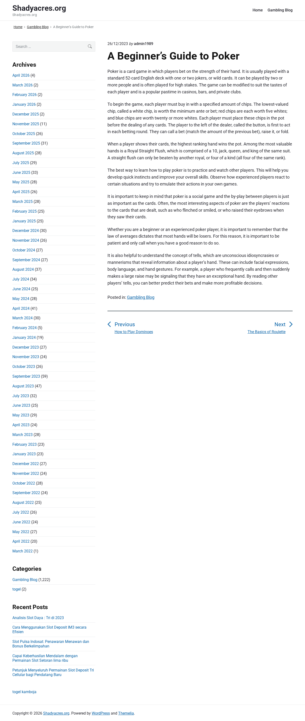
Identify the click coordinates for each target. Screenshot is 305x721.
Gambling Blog (280, 10)
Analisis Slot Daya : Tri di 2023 (38, 618)
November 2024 (25, 240)
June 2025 (21, 172)
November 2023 (25, 357)
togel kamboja (24, 692)
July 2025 (20, 162)
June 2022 (21, 522)
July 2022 (20, 512)
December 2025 (25, 114)
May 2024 (20, 298)
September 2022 (26, 493)
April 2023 (21, 425)
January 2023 (24, 454)
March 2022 (22, 551)
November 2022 (25, 473)
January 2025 (24, 221)
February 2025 (24, 211)
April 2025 (21, 192)
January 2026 (24, 104)
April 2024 (21, 308)
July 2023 (20, 396)
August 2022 (23, 502)
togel (16, 589)
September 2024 (26, 260)
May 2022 (20, 532)
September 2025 (26, 143)
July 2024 (20, 279)
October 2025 (23, 133)
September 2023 (26, 376)
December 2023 (25, 347)
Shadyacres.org (56, 713)
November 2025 (25, 124)
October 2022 (23, 483)
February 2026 (24, 94)
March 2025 (22, 201)
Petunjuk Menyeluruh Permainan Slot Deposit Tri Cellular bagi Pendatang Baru (53, 672)
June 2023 (21, 405)
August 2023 (23, 386)
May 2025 (20, 182)
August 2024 (23, 269)
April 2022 (21, 541)
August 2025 (23, 153)
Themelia (126, 713)
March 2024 (22, 318)
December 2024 (25, 230)
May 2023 (20, 415)
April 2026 (21, 75)
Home (258, 10)
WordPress (101, 713)
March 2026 (22, 85)
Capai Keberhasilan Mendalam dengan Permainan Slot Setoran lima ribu (45, 658)
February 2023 (24, 444)
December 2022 (25, 463)
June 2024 (21, 289)
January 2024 (24, 337)
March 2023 (22, 434)
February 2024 (24, 327)
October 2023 (23, 366)
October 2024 (23, 250)
